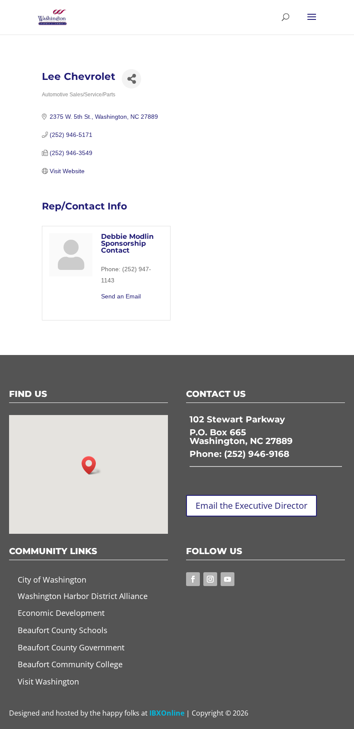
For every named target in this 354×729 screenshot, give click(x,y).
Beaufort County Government (71, 647)
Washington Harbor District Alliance (83, 596)
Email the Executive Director (251, 505)
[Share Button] (131, 79)
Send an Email (121, 296)
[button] (91, 465)
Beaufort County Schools (62, 630)
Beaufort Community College (70, 664)
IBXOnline (166, 713)
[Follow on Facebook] (193, 579)
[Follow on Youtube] (227, 579)
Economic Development (61, 613)
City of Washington (52, 579)
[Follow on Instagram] (210, 579)
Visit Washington (48, 681)
